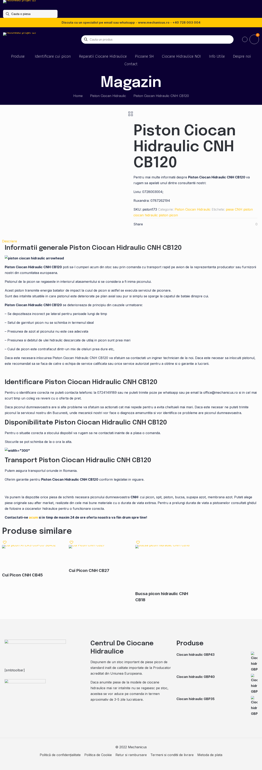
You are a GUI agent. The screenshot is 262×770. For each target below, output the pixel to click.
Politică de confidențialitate (60, 755)
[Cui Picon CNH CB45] (30, 558)
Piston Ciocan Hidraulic (108, 96)
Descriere (9, 241)
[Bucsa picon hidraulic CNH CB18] (163, 568)
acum (33, 517)
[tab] (131, 241)
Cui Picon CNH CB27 (89, 570)
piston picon (168, 215)
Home (78, 96)
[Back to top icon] (242, 761)
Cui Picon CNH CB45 (22, 575)
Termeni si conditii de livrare (172, 755)
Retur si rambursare (131, 755)
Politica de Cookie (98, 755)
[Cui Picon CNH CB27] (97, 556)
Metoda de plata (209, 755)
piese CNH (234, 209)
